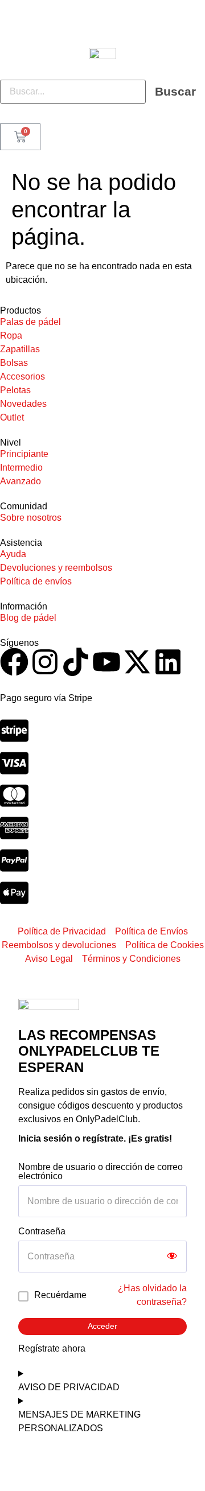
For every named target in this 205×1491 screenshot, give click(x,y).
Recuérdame (60, 1295)
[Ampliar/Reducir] (9, 1463)
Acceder (102, 1326)
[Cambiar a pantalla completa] (29, 1463)
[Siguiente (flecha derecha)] (29, 1482)
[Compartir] (50, 1463)
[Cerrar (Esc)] (71, 1463)
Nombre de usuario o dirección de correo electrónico (100, 1172)
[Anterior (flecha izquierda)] (9, 1482)
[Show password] (172, 1256)
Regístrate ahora (51, 1348)
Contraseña (41, 1231)
